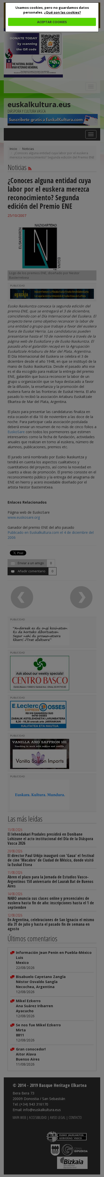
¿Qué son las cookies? (62, 12)
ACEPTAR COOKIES (52, 22)
